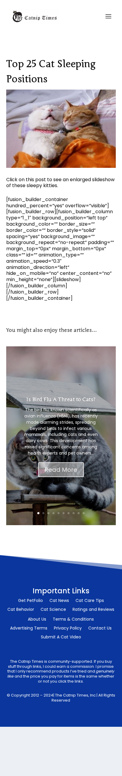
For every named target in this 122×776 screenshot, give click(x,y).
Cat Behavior (20, 609)
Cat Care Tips (90, 600)
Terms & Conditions (73, 619)
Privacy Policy (68, 628)
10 (84, 513)
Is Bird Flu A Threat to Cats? (61, 399)
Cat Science (53, 609)
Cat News (59, 600)
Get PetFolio (30, 600)
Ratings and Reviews (93, 609)
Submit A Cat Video (61, 637)
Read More (61, 470)
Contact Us (100, 628)
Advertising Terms (28, 628)
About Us (37, 619)
